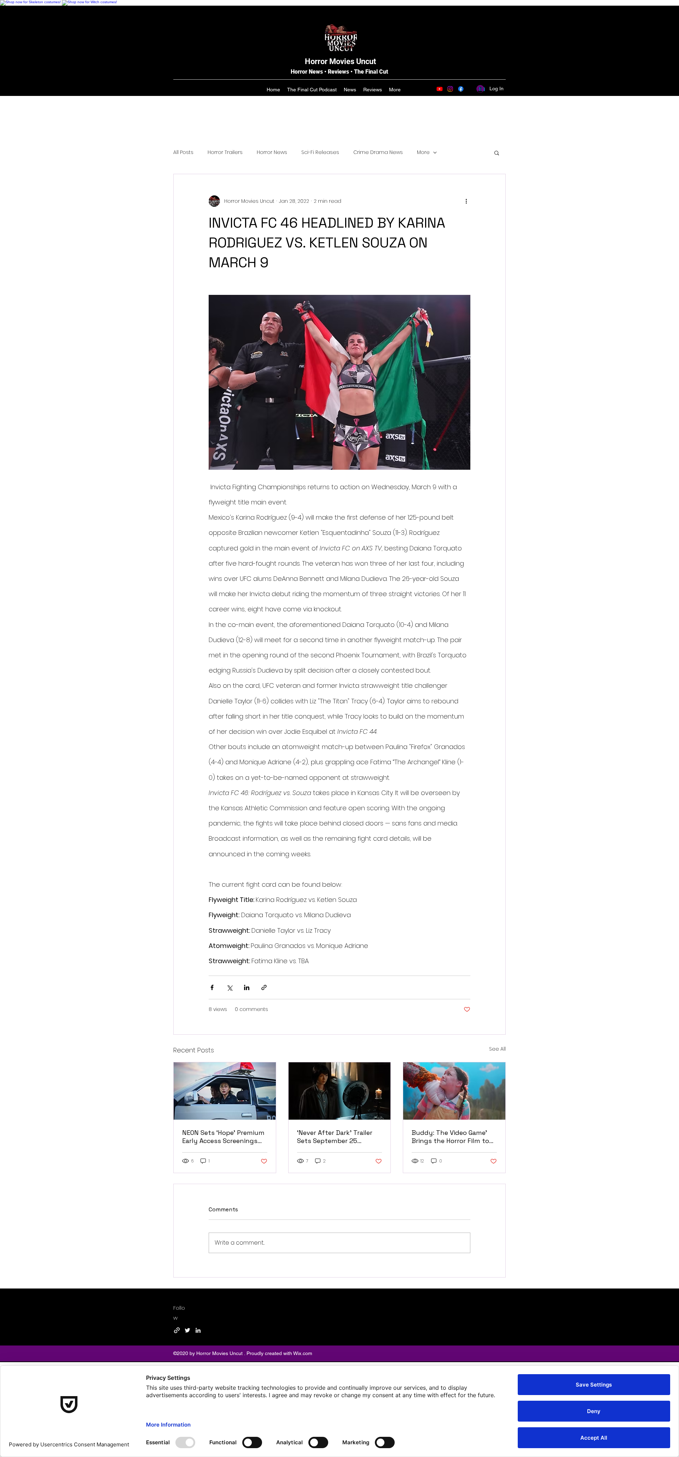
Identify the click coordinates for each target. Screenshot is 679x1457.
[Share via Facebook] (212, 987)
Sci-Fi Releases (320, 152)
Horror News (272, 152)
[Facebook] (460, 88)
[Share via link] (264, 987)
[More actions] (466, 201)
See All (497, 1048)
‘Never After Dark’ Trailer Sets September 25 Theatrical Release (334, 1137)
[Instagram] (450, 88)
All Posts (183, 152)
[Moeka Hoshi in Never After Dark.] (340, 1091)
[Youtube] (439, 88)
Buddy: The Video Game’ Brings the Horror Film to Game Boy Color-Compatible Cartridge (450, 1137)
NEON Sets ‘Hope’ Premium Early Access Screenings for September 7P (223, 1137)
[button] (496, 152)
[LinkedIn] (198, 1330)
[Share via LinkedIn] (246, 987)
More (423, 152)
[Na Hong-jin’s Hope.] (225, 1091)
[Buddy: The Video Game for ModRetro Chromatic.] (454, 1091)
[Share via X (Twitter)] (229, 987)
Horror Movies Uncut (340, 61)
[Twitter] (187, 1330)
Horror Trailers (225, 152)
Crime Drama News (378, 152)
